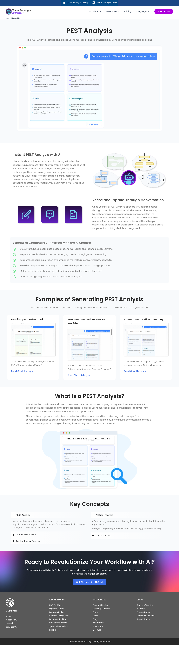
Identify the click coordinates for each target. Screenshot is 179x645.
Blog (95, 619)
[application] (99, 11)
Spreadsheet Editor (58, 626)
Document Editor (57, 619)
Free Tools (98, 626)
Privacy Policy (143, 612)
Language (141, 11)
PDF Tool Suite (56, 605)
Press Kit (10, 623)
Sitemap (97, 629)
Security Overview (145, 615)
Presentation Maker (58, 622)
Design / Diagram (101, 608)
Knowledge (98, 622)
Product (93, 11)
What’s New (11, 619)
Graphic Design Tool (59, 615)
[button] (163, 11)
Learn (95, 615)
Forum (96, 612)
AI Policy (141, 608)
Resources (111, 11)
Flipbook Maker (56, 608)
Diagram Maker (56, 612)
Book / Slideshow (101, 605)
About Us (10, 616)
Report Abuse (143, 619)
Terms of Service (145, 605)
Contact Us (11, 627)
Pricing (127, 11)
